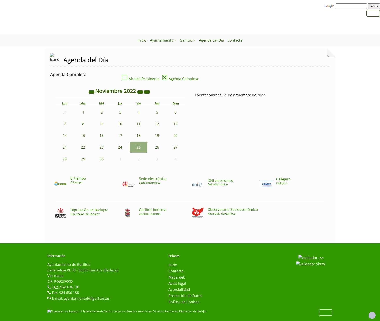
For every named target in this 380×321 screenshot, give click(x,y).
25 (139, 147)
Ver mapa (56, 275)
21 (65, 147)
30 (102, 159)
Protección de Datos (185, 295)
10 (120, 123)
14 (65, 135)
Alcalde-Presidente (140, 78)
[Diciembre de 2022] (147, 91)
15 (83, 135)
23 (102, 147)
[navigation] (352, 6)
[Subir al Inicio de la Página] (372, 315)
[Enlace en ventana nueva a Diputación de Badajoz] (64, 311)
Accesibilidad (179, 289)
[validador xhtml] (311, 263)
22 (83, 147)
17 (120, 135)
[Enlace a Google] (330, 5)
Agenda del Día (211, 40)
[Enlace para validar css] (311, 257)
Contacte (234, 40)
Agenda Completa (179, 78)
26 (157, 147)
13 (175, 123)
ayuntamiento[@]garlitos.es (87, 298)
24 (120, 147)
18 (139, 135)
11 (139, 123)
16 (102, 135)
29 (83, 159)
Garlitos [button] (186, 40)
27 (175, 147)
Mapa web (176, 277)
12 (157, 123)
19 (157, 135)
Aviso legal (177, 283)
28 (65, 159)
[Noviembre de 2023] (140, 91)
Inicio (142, 40)
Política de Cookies (183, 301)
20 (175, 135)
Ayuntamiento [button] (162, 40)
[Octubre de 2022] (92, 91)
